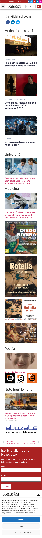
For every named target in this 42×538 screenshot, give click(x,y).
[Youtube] (34, 1)
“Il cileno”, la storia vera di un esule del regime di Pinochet (21, 64)
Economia (8, 139)
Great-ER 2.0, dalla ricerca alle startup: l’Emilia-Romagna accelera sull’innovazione (20, 181)
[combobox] (30, 6)
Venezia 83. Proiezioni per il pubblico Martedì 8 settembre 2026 (20, 105)
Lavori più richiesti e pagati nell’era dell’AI (20, 143)
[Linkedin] (37, 1)
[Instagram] (40, 1)
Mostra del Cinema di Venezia (15, 99)
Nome (3, 476)
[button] (38, 494)
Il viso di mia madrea (15, 372)
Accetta (21, 520)
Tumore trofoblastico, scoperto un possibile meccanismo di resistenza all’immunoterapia (20, 215)
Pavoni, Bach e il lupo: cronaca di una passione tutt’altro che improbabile (20, 415)
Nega (21, 526)
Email (3, 467)
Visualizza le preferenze (21, 532)
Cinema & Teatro (10, 59)
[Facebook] (29, 1)
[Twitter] (31, 1)
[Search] (39, 6)
